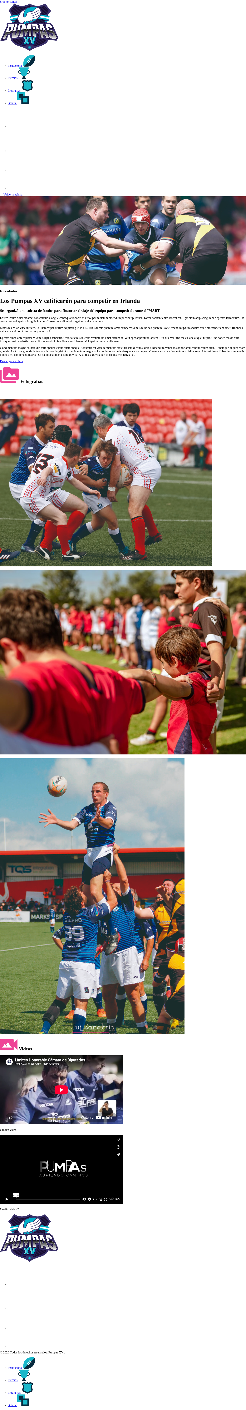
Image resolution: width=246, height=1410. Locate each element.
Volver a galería (12, 194)
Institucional (15, 65)
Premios (13, 78)
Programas (14, 90)
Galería (12, 103)
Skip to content (9, 1)
